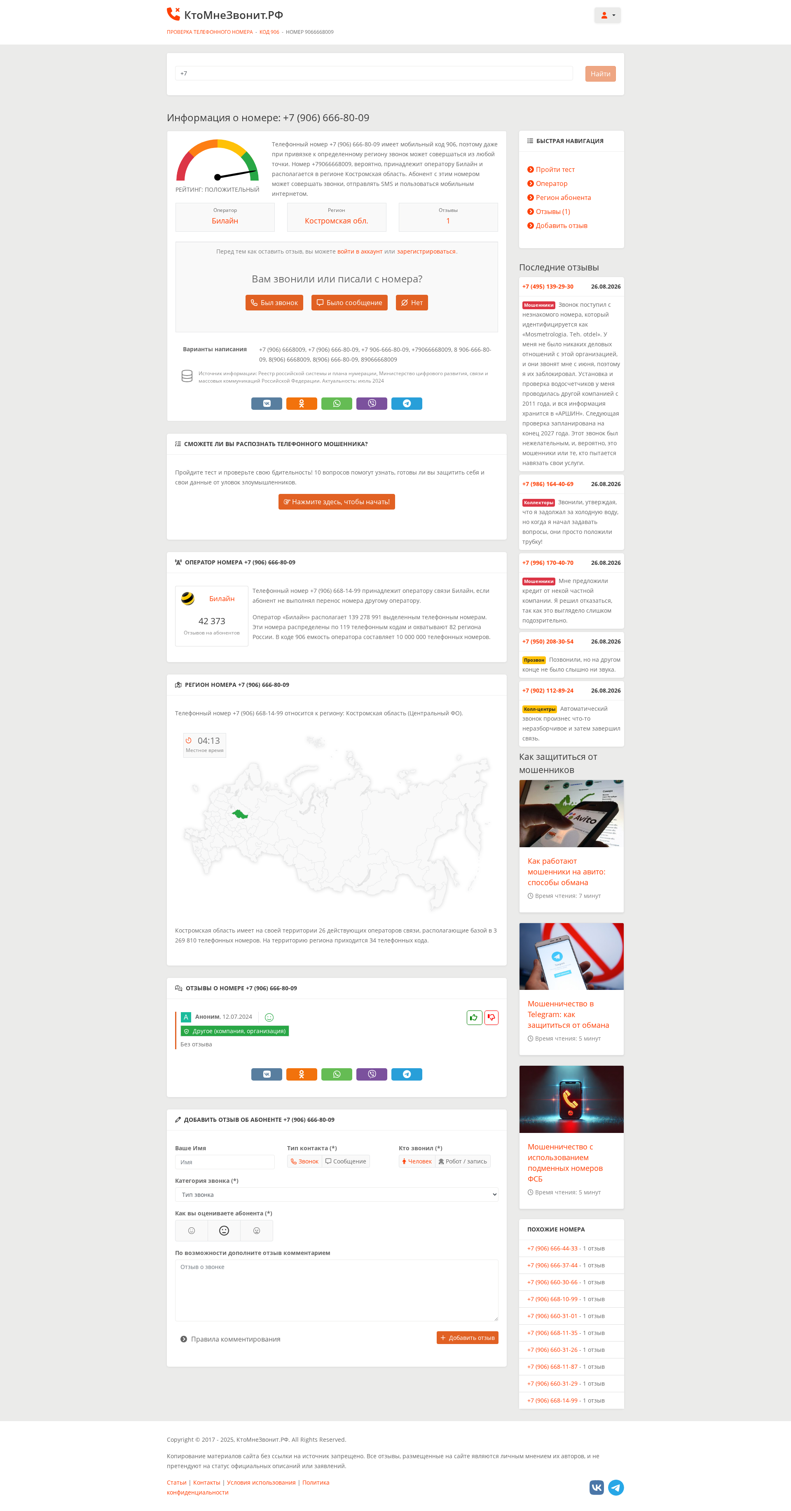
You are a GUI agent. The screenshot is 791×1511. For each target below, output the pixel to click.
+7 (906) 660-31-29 (552, 1383)
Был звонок (279, 302)
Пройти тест (555, 169)
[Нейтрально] (224, 1230)
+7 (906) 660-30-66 (552, 1282)
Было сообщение (354, 302)
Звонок (308, 1161)
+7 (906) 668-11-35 (552, 1333)
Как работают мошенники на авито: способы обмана (567, 871)
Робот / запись (466, 1161)
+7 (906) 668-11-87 (552, 1366)
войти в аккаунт (360, 251)
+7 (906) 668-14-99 (552, 1400)
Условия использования (261, 1482)
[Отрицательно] (256, 1230)
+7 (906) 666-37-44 (552, 1265)
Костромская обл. (336, 221)
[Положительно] (191, 1230)
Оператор (552, 183)
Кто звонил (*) (420, 1148)
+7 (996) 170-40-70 (547, 562)
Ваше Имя (190, 1148)
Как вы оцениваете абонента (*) (223, 1213)
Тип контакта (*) (312, 1148)
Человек (420, 1161)
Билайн (225, 221)
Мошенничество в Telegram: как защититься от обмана (568, 1014)
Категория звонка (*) (207, 1180)
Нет (417, 302)
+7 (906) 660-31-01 (552, 1316)
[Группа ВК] (597, 1487)
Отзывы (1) (553, 211)
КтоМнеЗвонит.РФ (233, 14)
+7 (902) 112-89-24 (547, 690)
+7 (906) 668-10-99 (552, 1299)
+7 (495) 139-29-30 (547, 286)
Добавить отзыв (472, 1338)
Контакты (206, 1482)
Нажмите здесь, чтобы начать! (340, 501)
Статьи (177, 1482)
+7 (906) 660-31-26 (552, 1350)
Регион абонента (563, 197)
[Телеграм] (616, 1487)
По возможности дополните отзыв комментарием (252, 1253)
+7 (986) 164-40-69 (547, 484)
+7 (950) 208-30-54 (547, 641)
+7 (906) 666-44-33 (552, 1248)
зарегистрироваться (426, 251)
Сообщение (349, 1161)
